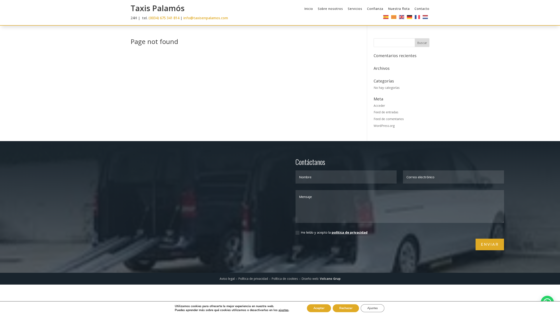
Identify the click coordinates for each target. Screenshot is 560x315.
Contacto (422, 9)
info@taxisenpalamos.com (205, 18)
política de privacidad (350, 232)
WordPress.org (384, 126)
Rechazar (345, 308)
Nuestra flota (399, 9)
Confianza (375, 9)
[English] (402, 17)
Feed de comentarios (389, 119)
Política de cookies (284, 278)
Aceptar (318, 308)
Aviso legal (227, 278)
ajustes (283, 310)
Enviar (490, 244)
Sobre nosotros (330, 9)
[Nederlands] (425, 17)
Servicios (355, 9)
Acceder (379, 105)
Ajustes (372, 308)
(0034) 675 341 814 (164, 18)
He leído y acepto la (334, 232)
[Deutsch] (410, 17)
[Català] (394, 17)
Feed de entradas (386, 112)
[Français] (417, 17)
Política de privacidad (253, 278)
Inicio (308, 9)
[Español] (386, 17)
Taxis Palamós (158, 8)
